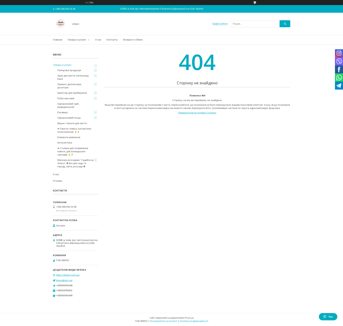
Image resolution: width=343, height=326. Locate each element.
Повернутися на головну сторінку (197, 112)
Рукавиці (62, 112)
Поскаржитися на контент (163, 321)
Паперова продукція (69, 70)
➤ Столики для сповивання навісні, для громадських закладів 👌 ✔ (72, 151)
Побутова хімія (65, 98)
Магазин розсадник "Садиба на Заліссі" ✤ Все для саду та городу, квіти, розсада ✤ (75, 163)
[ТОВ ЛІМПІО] (60, 30)
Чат (331, 316)
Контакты (112, 39)
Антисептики (64, 142)
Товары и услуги (77, 39)
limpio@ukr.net (64, 280)
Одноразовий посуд (68, 117)
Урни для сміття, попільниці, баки (73, 77)
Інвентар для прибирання (72, 92)
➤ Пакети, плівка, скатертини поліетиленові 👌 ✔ (74, 130)
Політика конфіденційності (194, 321)
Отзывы (57, 180)
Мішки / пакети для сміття (72, 123)
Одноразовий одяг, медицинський (68, 105)
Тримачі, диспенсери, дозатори (69, 86)
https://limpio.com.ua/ (68, 275)
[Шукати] (285, 23)
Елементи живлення (68, 137)
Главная (57, 39)
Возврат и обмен (133, 39)
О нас (98, 39)
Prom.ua (189, 317)
